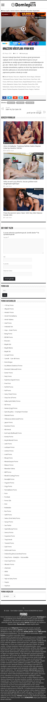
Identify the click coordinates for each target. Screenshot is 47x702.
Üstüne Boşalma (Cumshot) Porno (18, 89)
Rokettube (6, 87)
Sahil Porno (8, 515)
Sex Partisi (7, 525)
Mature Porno (8, 465)
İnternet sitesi (7, 271)
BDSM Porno (8, 337)
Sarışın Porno (8, 522)
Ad (4, 257)
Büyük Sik (23, 77)
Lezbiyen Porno (9, 447)
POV (36, 84)
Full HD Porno (8, 387)
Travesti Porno (9, 543)
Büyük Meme (8, 348)
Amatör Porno (9, 312)
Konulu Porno (18, 82)
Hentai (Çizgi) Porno (10, 408)
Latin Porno (8, 444)
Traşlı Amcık (8, 539)
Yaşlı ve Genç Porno (10, 578)
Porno (23, 614)
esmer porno (28, 631)
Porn (19, 84)
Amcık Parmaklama (10, 316)
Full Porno (7, 390)
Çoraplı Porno (9, 355)
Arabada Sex (8, 326)
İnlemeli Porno (9, 415)
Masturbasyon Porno (11, 461)
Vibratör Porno (9, 564)
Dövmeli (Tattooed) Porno (12, 369)
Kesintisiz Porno (9, 426)
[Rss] (23, 608)
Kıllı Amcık (7, 429)
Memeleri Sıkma (12, 84)
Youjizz (31, 89)
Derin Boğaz (31, 77)
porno (27, 622)
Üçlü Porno (8, 547)
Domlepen (41, 617)
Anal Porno (8, 323)
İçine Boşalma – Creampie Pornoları (16, 412)
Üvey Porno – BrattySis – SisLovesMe (16, 557)
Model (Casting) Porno (11, 476)
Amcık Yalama (15, 11)
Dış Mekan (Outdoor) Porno (13, 366)
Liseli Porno (8, 454)
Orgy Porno (8, 486)
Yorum (6, 237)
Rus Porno (7, 511)
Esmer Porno (18, 79)
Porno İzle (31, 84)
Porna (19, 696)
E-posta (5, 264)
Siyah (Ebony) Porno (10, 529)
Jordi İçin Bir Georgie (34, 112)
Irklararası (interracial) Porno (13, 419)
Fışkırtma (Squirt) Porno (12, 380)
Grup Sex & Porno (10, 397)
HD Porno (10, 82)
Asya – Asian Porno (10, 330)
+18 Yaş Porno (9, 305)
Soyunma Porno (9, 536)
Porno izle (21, 624)
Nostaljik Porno (9, 479)
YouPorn (36, 89)
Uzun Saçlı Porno (9, 561)
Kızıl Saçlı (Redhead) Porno (13, 433)
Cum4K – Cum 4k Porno (12, 358)
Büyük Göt (7, 344)
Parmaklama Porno (10, 490)
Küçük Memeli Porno (29, 82)
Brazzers (16, 77)
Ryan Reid (20, 103)
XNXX (6, 571)
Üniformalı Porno (10, 550)
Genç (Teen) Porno (10, 394)
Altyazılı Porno (9, 309)
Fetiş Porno (26, 79)
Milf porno (42, 631)
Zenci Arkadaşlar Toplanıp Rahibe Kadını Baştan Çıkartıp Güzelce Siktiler (22, 147)
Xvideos (7, 575)
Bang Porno (8, 334)
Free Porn (34, 79)
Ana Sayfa (6, 11)
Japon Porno (8, 422)
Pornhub (24, 84)
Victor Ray (30, 103)
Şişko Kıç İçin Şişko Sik (13, 108)
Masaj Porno (8, 458)
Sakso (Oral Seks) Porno (18, 87)
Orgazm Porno (9, 483)
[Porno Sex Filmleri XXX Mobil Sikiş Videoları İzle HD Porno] (23, 4)
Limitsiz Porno (9, 451)
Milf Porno (7, 472)
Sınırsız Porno (30, 87)
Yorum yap (24, 53)
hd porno (15, 628)
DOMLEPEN (29, 697)
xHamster (7, 568)
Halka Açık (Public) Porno (12, 401)
